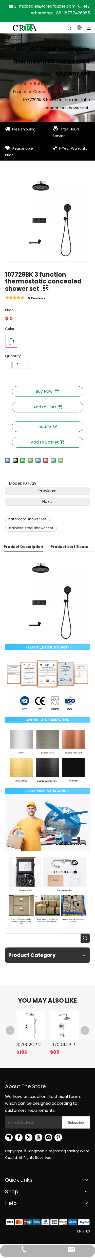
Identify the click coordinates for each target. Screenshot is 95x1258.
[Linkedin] (9, 1137)
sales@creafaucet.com (52, 6)
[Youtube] (38, 1137)
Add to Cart (44, 407)
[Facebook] (19, 1137)
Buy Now (44, 391)
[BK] (11, 342)
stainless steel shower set (30, 528)
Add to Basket (45, 442)
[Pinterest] (58, 1137)
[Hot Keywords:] (85, 938)
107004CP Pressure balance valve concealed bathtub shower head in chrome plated (64, 1045)
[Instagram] (48, 1137)
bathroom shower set (27, 519)
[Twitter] (28, 1137)
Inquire (44, 426)
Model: (15, 483)
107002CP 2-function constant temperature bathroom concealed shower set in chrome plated (30, 1045)
